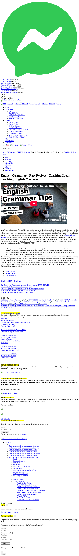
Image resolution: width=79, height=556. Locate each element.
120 (2, 359)
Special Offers (13, 113)
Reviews (8, 161)
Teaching (8, 159)
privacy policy (24, 434)
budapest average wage (52, 306)
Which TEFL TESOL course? (27, 498)
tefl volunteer (5, 306)
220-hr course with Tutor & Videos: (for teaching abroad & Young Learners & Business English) (10, 339)
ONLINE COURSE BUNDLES (20, 130)
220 (2, 344)
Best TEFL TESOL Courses (26, 485)
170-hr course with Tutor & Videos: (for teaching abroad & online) (10, 348)
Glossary (8, 165)
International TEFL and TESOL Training (47, 104)
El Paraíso (16, 464)
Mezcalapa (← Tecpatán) (21, 466)
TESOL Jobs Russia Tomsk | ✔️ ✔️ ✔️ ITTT (48, 300)
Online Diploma (6, 81)
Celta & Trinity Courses (16, 131)
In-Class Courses (6, 83)
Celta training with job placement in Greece (23, 450)
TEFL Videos (11, 152)
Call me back (5, 543)
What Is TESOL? (14, 117)
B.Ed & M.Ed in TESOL (17, 137)
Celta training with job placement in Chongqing (24, 448)
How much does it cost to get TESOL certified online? (18, 290)
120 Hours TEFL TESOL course (28, 500)
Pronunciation (9, 170)
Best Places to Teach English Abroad (29, 492)
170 (2, 352)
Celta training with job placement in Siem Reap (24, 453)
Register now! (5, 419)
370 (2, 333)
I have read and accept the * (17, 434)
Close (3, 554)
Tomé (15, 459)
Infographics (9, 163)
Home (7, 107)
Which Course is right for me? (19, 135)
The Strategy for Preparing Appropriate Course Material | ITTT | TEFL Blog (25, 285)
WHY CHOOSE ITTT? (17, 115)
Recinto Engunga (18, 461)
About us (8, 442)
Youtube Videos (18, 481)
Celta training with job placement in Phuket (23, 451)
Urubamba (16, 463)
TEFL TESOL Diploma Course (27, 494)
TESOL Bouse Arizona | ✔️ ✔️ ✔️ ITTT (33, 304)
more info (4, 319)
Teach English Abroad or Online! (28, 488)
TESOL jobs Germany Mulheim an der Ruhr (23, 457)
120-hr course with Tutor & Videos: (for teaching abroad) (9, 355)
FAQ (6, 167)
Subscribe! (5, 432)
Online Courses (6, 79)
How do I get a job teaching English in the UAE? (17, 292)
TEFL (7, 157)
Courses (7, 120)
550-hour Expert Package (9, 92)
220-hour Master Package (9, 89)
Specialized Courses (7, 87)
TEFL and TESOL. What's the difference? (31, 490)
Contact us (8, 143)
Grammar (8, 168)
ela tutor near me (39, 306)
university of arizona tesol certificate (21, 306)
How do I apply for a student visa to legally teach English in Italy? (22, 289)
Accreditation (9, 141)
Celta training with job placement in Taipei (23, 455)
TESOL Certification (16, 118)
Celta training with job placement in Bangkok (24, 446)
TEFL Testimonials (23, 152)
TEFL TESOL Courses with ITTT (28, 487)
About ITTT (9, 109)
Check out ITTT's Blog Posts (11, 281)
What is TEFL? (22, 496)
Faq (10, 111)
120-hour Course (6, 91)
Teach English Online (24, 483)
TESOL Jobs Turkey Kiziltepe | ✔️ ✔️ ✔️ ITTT (17, 300)
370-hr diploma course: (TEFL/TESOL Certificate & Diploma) (13, 331)
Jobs (6, 139)
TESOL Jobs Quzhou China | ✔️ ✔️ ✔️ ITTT (43, 302)
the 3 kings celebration (67, 306)
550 (2, 328)
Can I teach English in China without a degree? (16, 287)
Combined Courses (7, 85)
